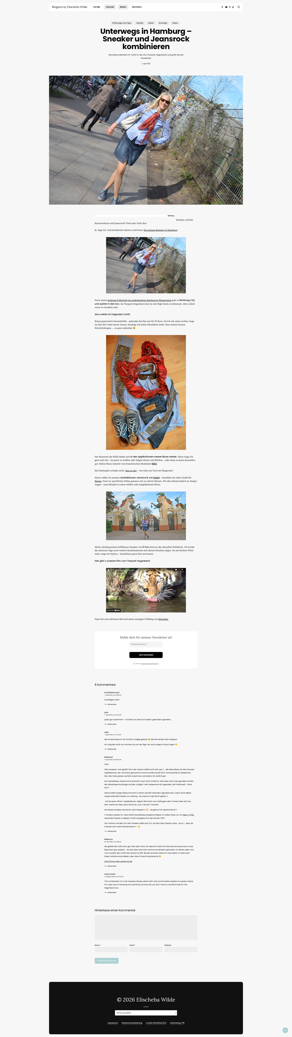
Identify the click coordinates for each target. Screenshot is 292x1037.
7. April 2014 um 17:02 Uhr (112, 735)
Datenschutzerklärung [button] (132, 1023)
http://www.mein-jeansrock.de (118, 861)
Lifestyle (139, 23)
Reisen (151, 23)
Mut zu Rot (131, 470)
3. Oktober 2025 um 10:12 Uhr (114, 877)
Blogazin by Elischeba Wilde (69, 7)
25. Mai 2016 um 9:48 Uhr (112, 842)
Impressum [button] (113, 1023)
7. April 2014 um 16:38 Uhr (112, 695)
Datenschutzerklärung (149, 663)
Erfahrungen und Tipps (121, 23)
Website (167, 945)
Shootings (163, 23)
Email (132, 945)
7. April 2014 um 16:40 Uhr (112, 715)
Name (98, 945)
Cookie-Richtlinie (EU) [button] (156, 1023)
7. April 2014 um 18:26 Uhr (112, 760)
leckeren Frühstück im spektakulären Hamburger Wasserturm (139, 300)
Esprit (157, 477)
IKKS (154, 463)
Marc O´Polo (188, 815)
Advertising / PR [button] (177, 1023)
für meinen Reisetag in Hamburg (160, 230)
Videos (175, 23)
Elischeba (163, 619)
